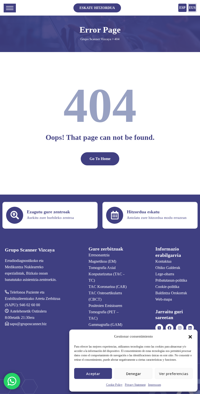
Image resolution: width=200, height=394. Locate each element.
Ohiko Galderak (167, 268)
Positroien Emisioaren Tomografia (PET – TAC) (105, 312)
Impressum (154, 384)
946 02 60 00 (30, 305)
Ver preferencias (173, 373)
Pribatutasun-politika (171, 280)
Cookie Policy (114, 384)
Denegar (133, 373)
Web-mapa (163, 299)
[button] (190, 336)
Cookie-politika (167, 287)
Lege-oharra (164, 274)
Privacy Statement (135, 384)
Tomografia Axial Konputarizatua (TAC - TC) (106, 274)
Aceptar (93, 373)
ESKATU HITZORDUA (97, 8)
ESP (182, 7)
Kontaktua (163, 261)
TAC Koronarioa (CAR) (108, 287)
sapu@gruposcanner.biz (28, 324)
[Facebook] (169, 328)
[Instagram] (180, 328)
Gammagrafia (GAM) (105, 324)
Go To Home (100, 159)
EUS (192, 7)
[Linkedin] (190, 328)
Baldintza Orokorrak (171, 293)
